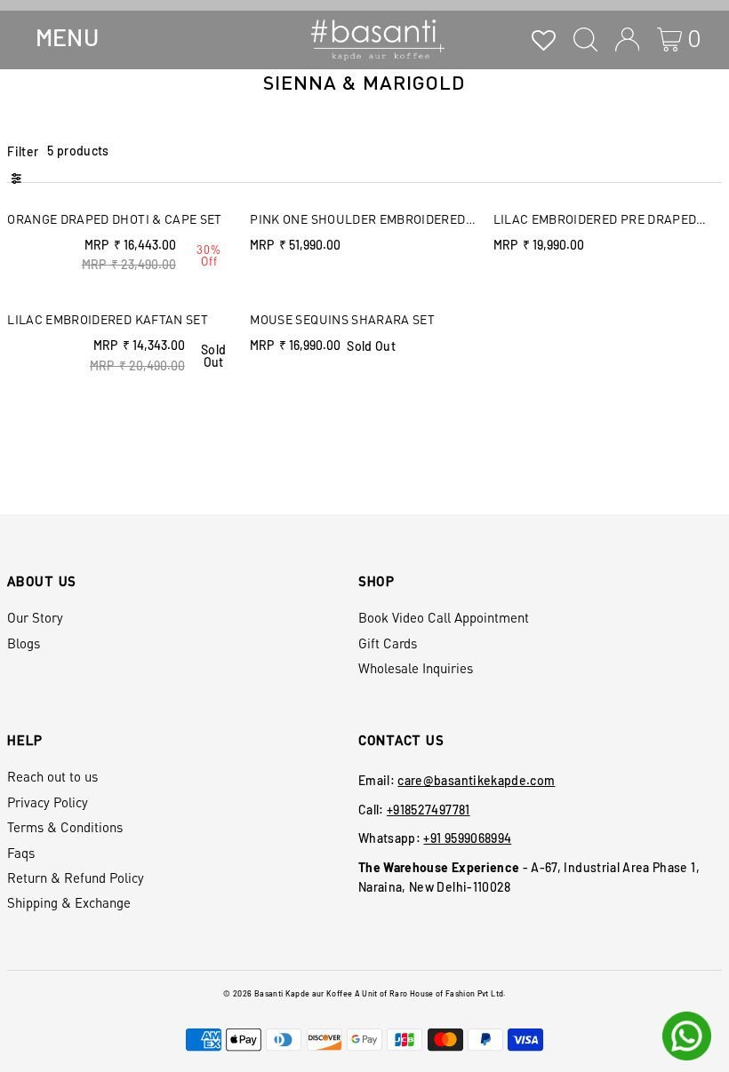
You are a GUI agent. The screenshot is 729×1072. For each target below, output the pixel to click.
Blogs (23, 643)
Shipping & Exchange (69, 902)
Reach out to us (52, 776)
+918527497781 (428, 809)
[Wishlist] (544, 39)
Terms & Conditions (65, 827)
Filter (22, 151)
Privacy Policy (47, 802)
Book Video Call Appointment (443, 617)
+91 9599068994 (467, 838)
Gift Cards (387, 643)
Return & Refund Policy (75, 877)
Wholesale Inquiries (415, 668)
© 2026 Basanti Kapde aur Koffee (287, 993)
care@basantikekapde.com (476, 780)
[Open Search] (585, 40)
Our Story (35, 617)
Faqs (21, 853)
